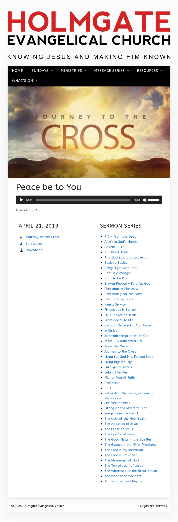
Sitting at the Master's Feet (125, 408)
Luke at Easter (115, 372)
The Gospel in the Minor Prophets (130, 445)
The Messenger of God (121, 460)
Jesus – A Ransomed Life (123, 341)
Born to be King (116, 278)
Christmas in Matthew (121, 289)
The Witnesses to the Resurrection (130, 471)
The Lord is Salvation (120, 455)
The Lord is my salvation (123, 450)
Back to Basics (115, 263)
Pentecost (112, 383)
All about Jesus (116, 252)
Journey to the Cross (42, 237)
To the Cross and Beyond (123, 481)
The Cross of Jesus (118, 429)
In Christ (110, 331)
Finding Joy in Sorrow (120, 310)
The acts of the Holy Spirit (125, 419)
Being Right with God (120, 268)
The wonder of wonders (122, 476)
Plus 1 (109, 388)
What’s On (22, 81)
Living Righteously (118, 362)
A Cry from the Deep (120, 236)
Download (34, 250)
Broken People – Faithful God (127, 283)
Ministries (71, 71)
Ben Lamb (33, 244)
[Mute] (144, 200)
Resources (147, 71)
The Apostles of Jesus (121, 424)
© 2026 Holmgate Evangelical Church (37, 506)
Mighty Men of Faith (119, 378)
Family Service (115, 304)
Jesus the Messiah (118, 346)
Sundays (40, 71)
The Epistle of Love (119, 434)
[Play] (21, 200)
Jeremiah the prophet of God (127, 336)
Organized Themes (153, 506)
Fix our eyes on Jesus (120, 315)
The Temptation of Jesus (123, 466)
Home (17, 71)
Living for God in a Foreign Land (129, 357)
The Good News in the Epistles (128, 439)
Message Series (109, 71)
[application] (89, 200)
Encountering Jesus (118, 299)
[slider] (154, 199)
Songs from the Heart (121, 413)
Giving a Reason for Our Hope (127, 325)
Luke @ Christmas (118, 367)
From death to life (118, 320)
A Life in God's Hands (120, 242)
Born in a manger (117, 273)
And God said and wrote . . (125, 257)
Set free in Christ (117, 403)
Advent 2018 (114, 247)
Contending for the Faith (123, 294)
